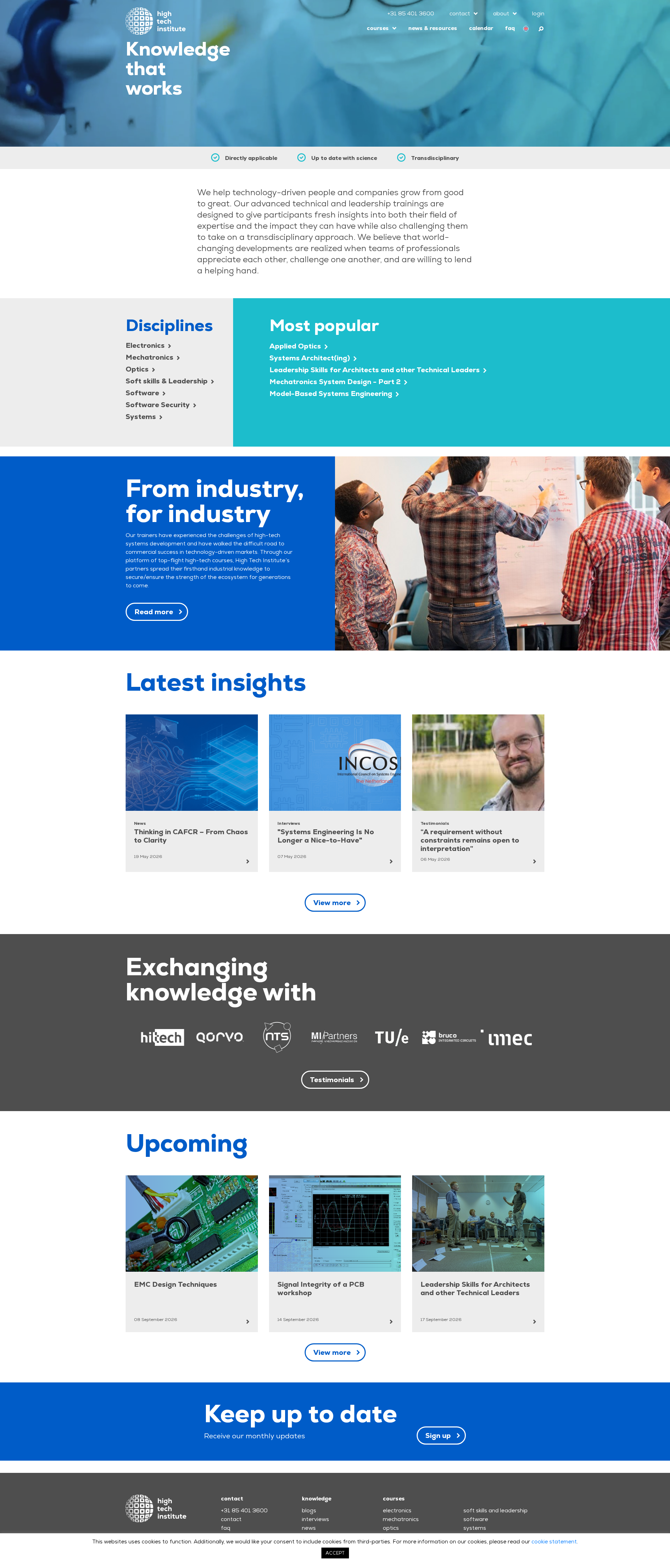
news (309, 1528)
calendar (481, 28)
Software (143, 392)
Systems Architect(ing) (310, 357)
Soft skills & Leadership (167, 381)
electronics (397, 1510)
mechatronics (401, 1519)
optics (391, 1528)
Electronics (146, 345)
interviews (315, 1519)
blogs (309, 1510)
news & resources (432, 28)
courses (378, 28)
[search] (541, 27)
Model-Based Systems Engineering (331, 393)
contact (459, 13)
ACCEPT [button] (335, 1553)
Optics (138, 369)
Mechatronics (150, 357)
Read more (153, 611)
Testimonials (332, 1079)
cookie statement (554, 1541)
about (501, 13)
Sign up (438, 1435)
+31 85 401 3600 (410, 13)
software (475, 1519)
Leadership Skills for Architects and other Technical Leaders (375, 369)
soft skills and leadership (495, 1510)
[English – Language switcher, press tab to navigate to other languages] (526, 28)
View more (332, 902)
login (538, 13)
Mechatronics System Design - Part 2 (335, 381)
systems (474, 1528)
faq (510, 28)
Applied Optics (296, 346)
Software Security (159, 404)
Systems (142, 416)
